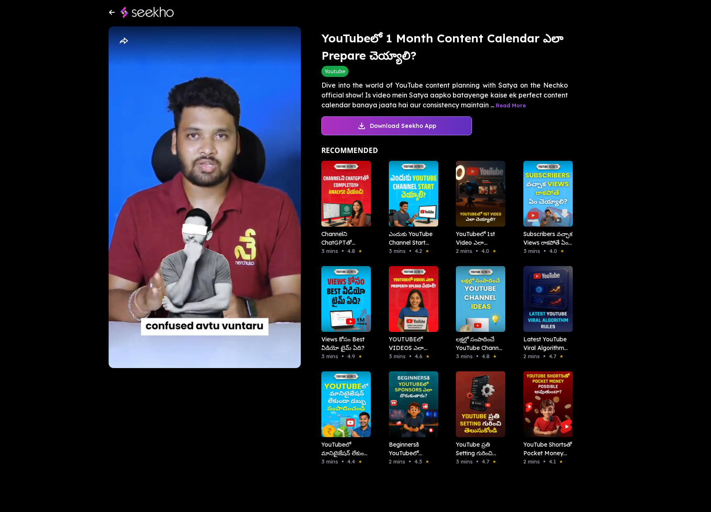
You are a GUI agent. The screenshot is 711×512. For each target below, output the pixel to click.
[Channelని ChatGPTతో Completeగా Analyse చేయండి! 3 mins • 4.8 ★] (343, 194)
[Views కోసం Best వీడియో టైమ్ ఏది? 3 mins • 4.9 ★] (343, 299)
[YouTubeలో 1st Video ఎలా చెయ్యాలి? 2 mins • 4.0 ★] (478, 194)
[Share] (123, 41)
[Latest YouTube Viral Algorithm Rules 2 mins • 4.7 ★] (545, 299)
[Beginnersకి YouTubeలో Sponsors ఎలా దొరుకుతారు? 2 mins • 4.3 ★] (411, 404)
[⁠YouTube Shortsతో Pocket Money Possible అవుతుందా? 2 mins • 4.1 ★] (545, 404)
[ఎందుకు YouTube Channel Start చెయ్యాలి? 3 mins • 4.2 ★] (411, 194)
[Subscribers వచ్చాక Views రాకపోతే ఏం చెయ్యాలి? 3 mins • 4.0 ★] (545, 194)
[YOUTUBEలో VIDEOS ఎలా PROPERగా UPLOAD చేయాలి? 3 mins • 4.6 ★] (411, 299)
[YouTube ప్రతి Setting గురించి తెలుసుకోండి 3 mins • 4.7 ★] (478, 404)
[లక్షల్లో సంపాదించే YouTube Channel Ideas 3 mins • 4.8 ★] (478, 299)
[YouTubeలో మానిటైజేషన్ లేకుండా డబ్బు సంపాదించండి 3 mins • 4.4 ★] (343, 404)
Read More (511, 105)
